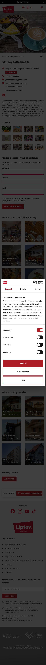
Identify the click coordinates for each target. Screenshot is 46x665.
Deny (23, 380)
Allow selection (23, 372)
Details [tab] (23, 289)
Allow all (23, 363)
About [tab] (37, 289)
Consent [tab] (8, 289)
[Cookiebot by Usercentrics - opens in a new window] (33, 282)
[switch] (40, 337)
